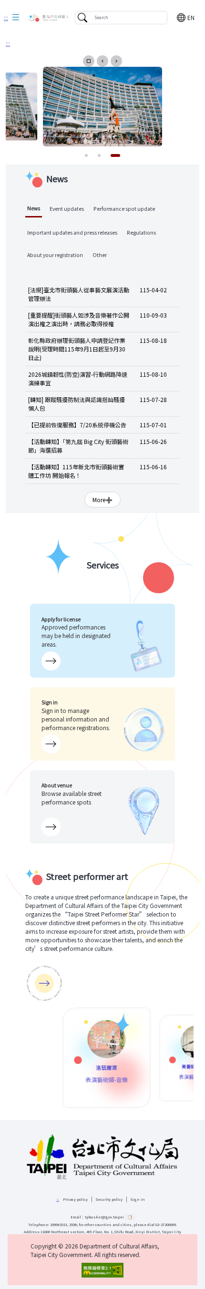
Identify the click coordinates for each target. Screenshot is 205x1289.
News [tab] (33, 208)
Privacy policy (75, 1199)
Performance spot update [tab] (124, 208)
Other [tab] (99, 254)
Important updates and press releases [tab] (72, 232)
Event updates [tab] (67, 208)
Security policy (109, 1199)
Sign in (138, 1199)
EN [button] (191, 17)
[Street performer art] (44, 983)
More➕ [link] (102, 499)
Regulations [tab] (141, 232)
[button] (15, 17)
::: (6, 17)
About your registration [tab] (55, 254)
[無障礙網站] (102, 1270)
